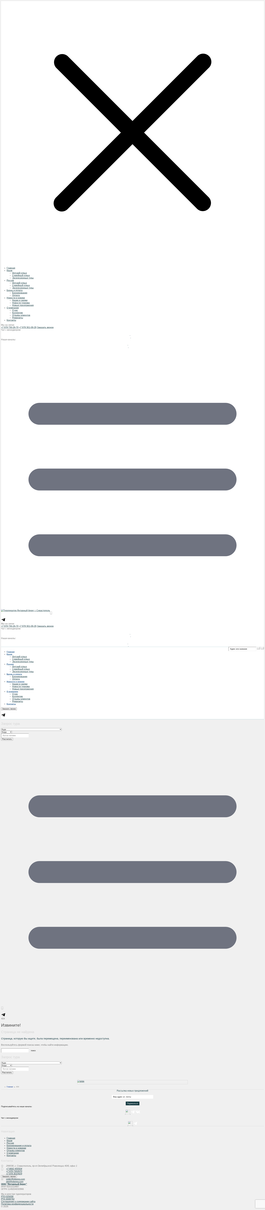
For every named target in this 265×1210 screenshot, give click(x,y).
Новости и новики (16, 298)
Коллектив (17, 313)
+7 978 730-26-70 (9, 327)
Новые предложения (23, 305)
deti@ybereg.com (14, 1181)
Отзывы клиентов (21, 315)
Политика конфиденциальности (17, 1204)
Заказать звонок (45, 327)
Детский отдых (19, 273)
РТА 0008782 (7, 1199)
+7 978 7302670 (14, 1171)
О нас (15, 310)
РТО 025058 (7, 1196)
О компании (13, 308)
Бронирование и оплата (19, 1145)
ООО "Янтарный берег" (14, 1184)
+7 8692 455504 (14, 1169)
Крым (9, 270)
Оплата (16, 295)
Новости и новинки (16, 1148)
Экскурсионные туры (23, 278)
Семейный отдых (21, 275)
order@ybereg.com (15, 1179)
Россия (10, 280)
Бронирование (19, 293)
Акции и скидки (19, 300)
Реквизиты (17, 318)
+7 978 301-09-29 (27, 327)
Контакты (11, 320)
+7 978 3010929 (14, 1174)
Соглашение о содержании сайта (18, 1201)
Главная (11, 268)
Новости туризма (21, 303)
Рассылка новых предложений (132, 1091)
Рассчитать (7, 739)
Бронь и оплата (14, 290)
